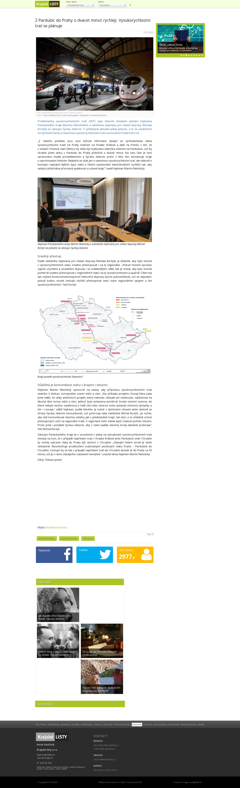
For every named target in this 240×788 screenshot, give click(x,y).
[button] (80, 5)
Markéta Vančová (56, 527)
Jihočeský (65, 724)
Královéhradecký (122, 724)
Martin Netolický (47, 538)
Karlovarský (87, 724)
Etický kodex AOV (134, 782)
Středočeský (53, 724)
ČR (37, 724)
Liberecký (108, 724)
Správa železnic (69, 538)
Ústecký (97, 724)
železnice (88, 538)
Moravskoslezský (188, 724)
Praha (43, 724)
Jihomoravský (160, 724)
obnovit (130, 5)
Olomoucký (173, 724)
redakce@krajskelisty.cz (104, 748)
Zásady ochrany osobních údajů (111, 782)
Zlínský (201, 724)
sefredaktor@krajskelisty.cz (106, 745)
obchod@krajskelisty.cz (104, 759)
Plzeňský (75, 724)
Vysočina (148, 724)
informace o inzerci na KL (105, 770)
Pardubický (137, 724)
